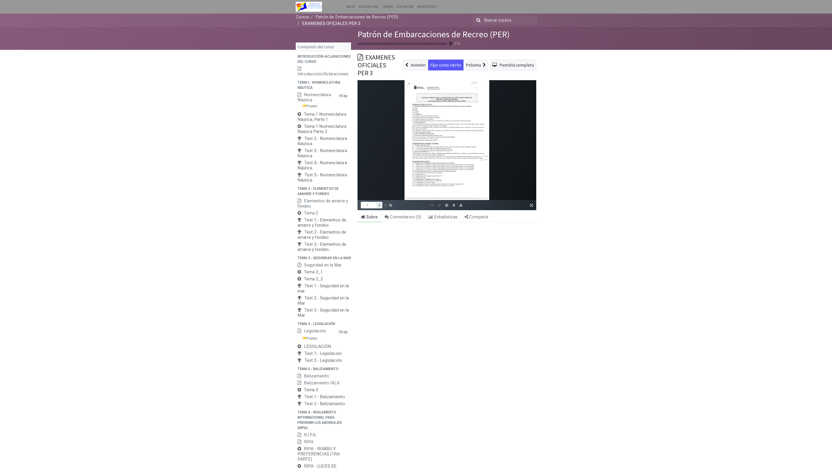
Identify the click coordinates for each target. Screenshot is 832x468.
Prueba (311, 106)
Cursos (302, 17)
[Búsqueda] (478, 20)
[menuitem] (350, 7)
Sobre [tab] (371, 216)
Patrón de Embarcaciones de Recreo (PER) (434, 34)
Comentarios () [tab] (405, 216)
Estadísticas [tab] (445, 216)
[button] (323, 59)
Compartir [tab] (478, 216)
